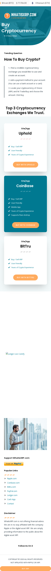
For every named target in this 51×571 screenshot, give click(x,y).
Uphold (25, 133)
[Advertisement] (25, 323)
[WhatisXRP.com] (20, 15)
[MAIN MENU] (6, 27)
